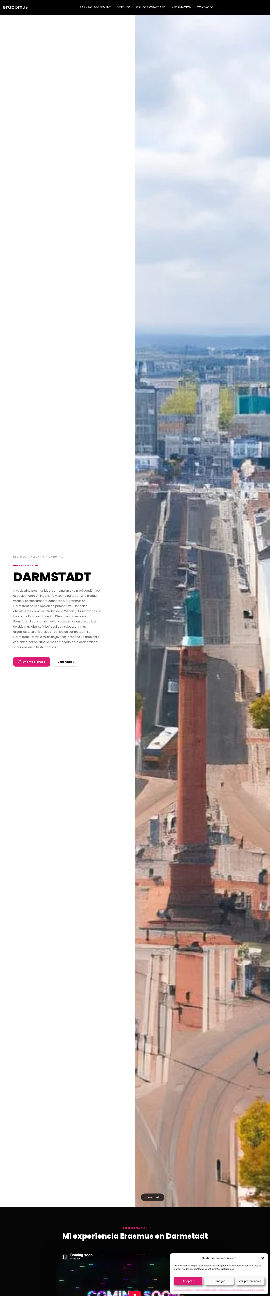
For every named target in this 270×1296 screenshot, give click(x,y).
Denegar (219, 1281)
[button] (262, 1258)
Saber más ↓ (66, 662)
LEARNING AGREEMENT (95, 7)
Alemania (37, 556)
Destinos (20, 556)
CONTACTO (205, 7)
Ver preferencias (250, 1281)
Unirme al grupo (34, 662)
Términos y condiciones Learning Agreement (241, 1289)
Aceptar (188, 1281)
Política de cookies (183, 1289)
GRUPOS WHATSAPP (150, 7)
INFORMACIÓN (181, 7)
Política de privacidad (206, 1289)
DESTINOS (123, 7)
